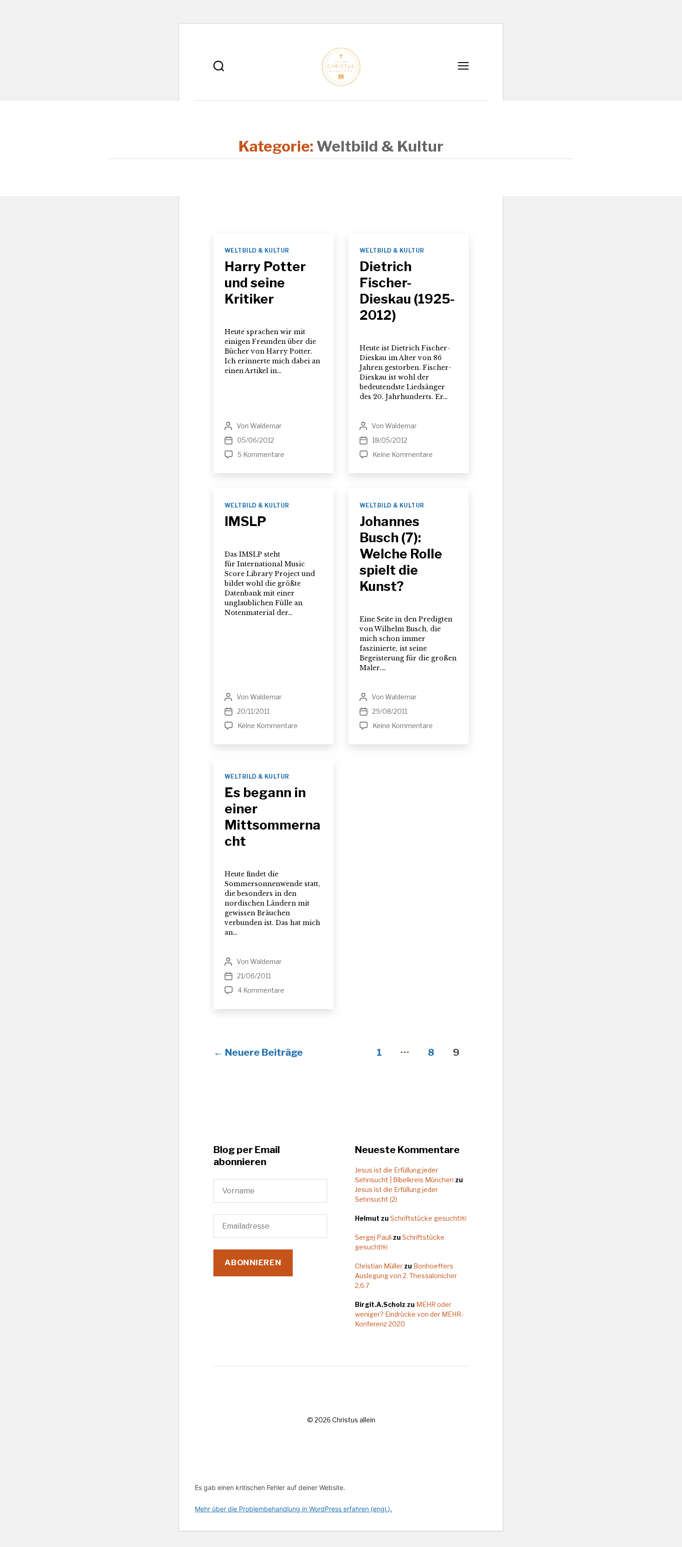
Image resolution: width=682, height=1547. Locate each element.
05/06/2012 (255, 440)
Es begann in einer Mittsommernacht (273, 817)
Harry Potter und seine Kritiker (265, 283)
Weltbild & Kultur (257, 250)
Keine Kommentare (403, 454)
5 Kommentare (261, 454)
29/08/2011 (389, 711)
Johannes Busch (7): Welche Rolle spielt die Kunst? (401, 554)
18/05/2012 (389, 440)
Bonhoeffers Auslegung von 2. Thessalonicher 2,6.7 (406, 1275)
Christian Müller (379, 1266)
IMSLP (245, 521)
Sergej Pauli (373, 1237)
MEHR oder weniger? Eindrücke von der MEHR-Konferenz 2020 (409, 1314)
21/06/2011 (254, 976)
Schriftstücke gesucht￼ (428, 1218)
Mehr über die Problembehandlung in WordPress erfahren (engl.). (293, 1509)
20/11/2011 (253, 711)
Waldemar (266, 426)
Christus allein (353, 1420)
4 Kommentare (261, 990)
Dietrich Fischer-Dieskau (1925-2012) (407, 291)
